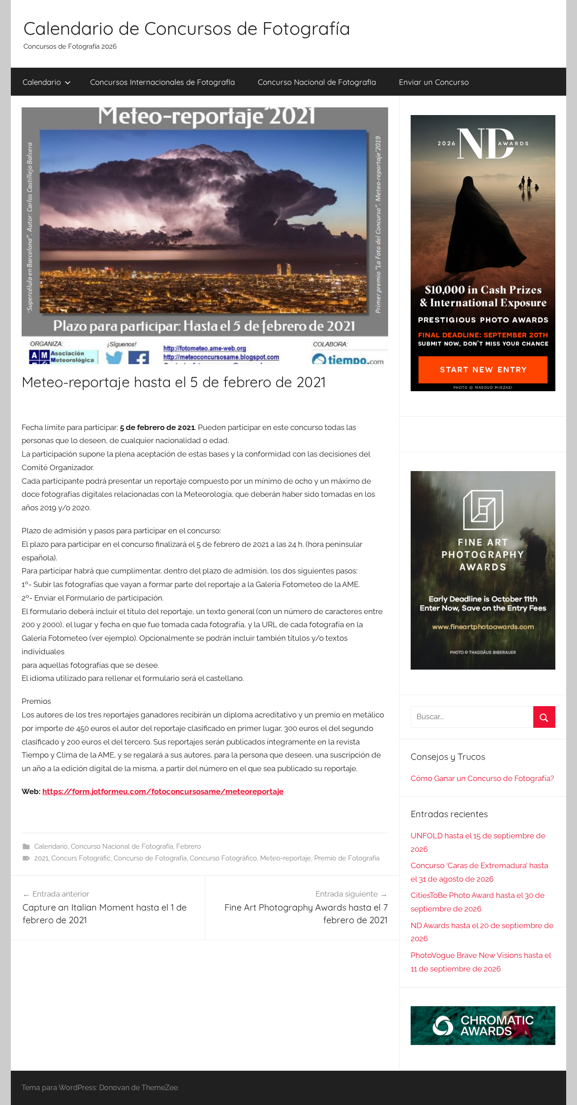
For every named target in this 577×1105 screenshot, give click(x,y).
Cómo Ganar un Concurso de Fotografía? (482, 778)
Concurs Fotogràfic (80, 858)
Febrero (188, 846)
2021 (41, 858)
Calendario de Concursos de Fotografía (186, 28)
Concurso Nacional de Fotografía (317, 82)
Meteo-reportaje (285, 858)
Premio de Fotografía (347, 858)
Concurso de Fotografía (150, 858)
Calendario (42, 82)
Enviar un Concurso (434, 82)
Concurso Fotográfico (223, 858)
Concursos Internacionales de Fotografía (162, 82)
